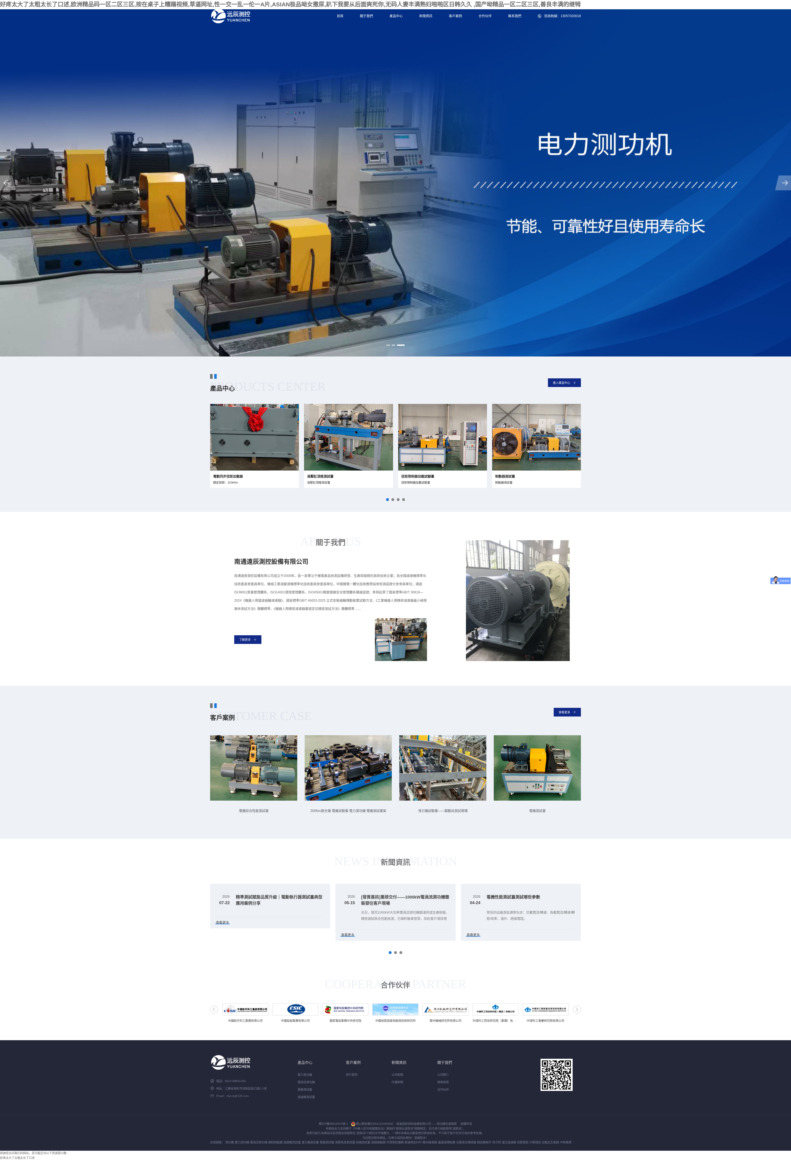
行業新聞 (397, 1082)
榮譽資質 (443, 1082)
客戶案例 (455, 16)
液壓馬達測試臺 (345, 1142)
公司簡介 (443, 1074)
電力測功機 (305, 1074)
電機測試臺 (305, 1089)
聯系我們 (514, 16)
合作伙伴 (485, 16)
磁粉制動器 (275, 1142)
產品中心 (396, 16)
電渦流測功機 (306, 1082)
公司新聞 (397, 1074)
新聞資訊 (425, 16)
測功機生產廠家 (447, 1123)
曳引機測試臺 (310, 1142)
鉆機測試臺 (363, 1142)
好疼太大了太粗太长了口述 (17, 1157)
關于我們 (366, 16)
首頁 (340, 16)
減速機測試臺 (306, 1097)
